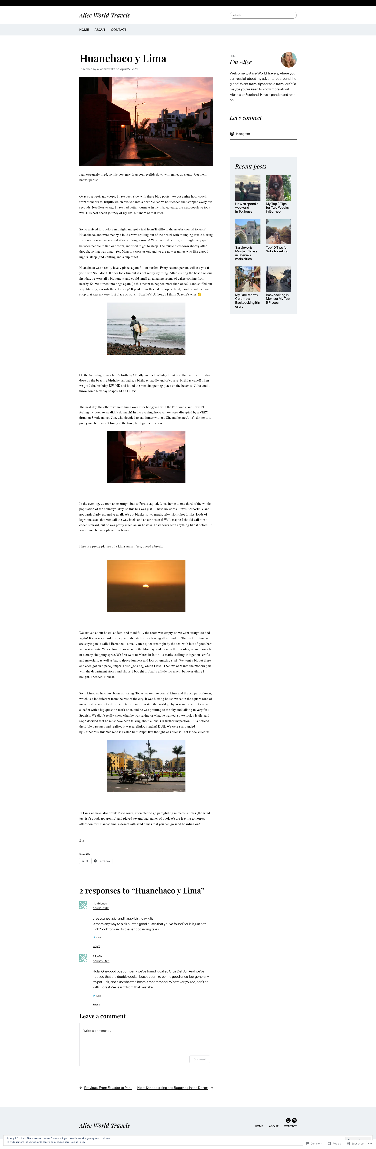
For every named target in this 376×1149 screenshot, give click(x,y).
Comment (199, 1059)
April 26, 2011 (101, 961)
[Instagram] (288, 1120)
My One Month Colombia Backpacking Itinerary (247, 300)
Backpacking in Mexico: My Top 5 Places (278, 298)
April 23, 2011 (101, 908)
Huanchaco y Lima (123, 58)
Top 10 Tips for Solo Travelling (277, 249)
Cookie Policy (77, 1141)
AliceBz (97, 956)
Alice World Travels (104, 15)
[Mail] (294, 1120)
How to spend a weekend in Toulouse (246, 207)
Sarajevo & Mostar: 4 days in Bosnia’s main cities (246, 253)
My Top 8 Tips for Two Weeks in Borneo (277, 207)
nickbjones (100, 903)
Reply (96, 946)
